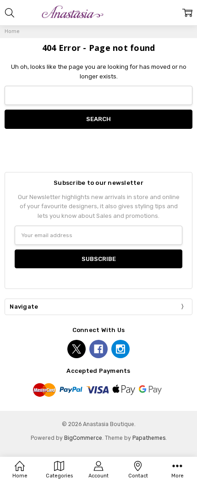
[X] (76, 349)
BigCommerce (83, 438)
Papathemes (148, 438)
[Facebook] (98, 349)
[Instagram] (120, 349)
